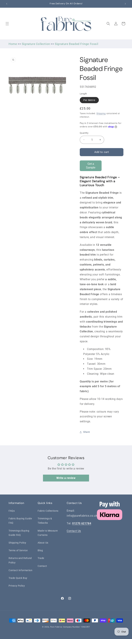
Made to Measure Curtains (48, 532)
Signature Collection (36, 44)
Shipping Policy (17, 542)
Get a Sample (90, 165)
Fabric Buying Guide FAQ (20, 520)
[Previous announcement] (6, 4)
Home (13, 44)
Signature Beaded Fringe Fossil (76, 44)
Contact (42, 566)
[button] (7, 23)
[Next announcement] (125, 4)
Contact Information (20, 570)
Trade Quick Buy (18, 578)
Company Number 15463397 (76, 627)
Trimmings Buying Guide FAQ (19, 532)
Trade (41, 558)
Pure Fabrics (56, 627)
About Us (43, 542)
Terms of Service (18, 550)
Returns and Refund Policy (20, 560)
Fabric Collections (48, 510)
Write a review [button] (65, 478)
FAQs (12, 510)
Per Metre (89, 100)
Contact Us (74, 531)
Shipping (101, 113)
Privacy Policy (17, 585)
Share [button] (86, 432)
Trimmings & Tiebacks (45, 520)
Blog (40, 550)
